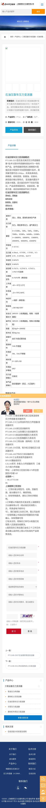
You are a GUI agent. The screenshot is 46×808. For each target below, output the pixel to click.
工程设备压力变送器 (29, 37)
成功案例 (12, 759)
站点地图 (21, 801)
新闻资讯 (32, 759)
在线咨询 (32, 774)
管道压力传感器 (14, 691)
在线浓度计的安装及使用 (17, 732)
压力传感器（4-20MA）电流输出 (12, 774)
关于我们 (13, 749)
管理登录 (28, 801)
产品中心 (18, 37)
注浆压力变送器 (14, 707)
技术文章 (32, 749)
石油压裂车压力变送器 (16, 702)
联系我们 (32, 130)
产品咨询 (14, 130)
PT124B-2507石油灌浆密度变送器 (21, 655)
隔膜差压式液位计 (13, 769)
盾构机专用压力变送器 (16, 712)
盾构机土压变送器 (14, 697)
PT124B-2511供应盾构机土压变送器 (22, 666)
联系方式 (32, 769)
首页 (11, 37)
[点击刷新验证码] (26, 616)
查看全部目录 (23, 718)
